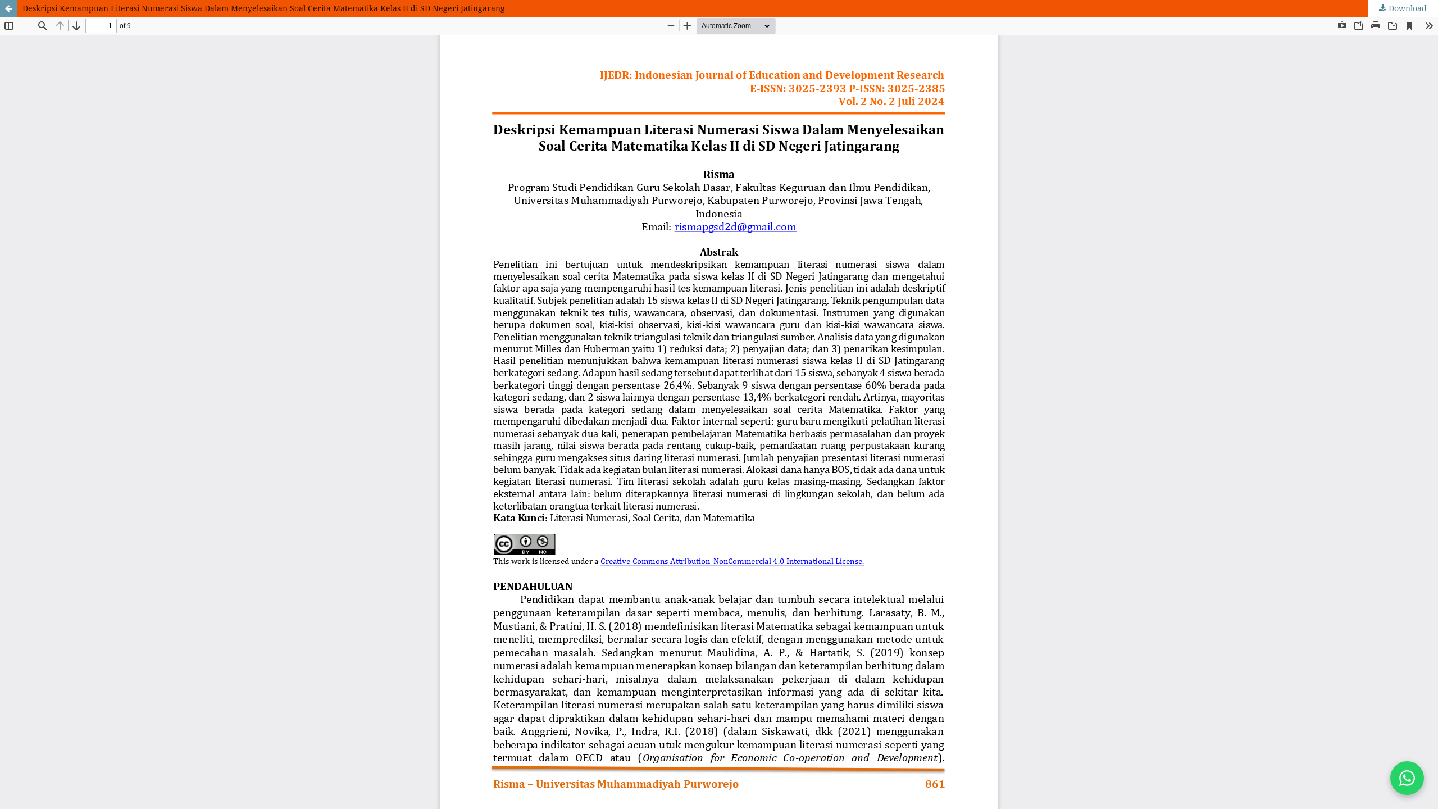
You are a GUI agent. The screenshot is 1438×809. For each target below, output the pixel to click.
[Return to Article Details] (8, 8)
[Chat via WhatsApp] (1407, 778)
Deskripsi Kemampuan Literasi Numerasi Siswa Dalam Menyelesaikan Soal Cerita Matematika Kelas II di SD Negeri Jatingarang (263, 8)
